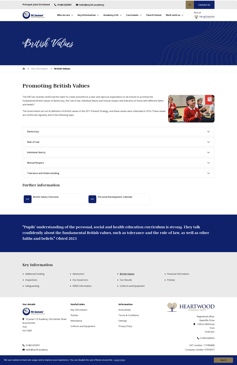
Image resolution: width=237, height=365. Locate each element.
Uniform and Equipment (132, 285)
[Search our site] (190, 5)
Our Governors (80, 279)
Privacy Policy (125, 326)
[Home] (25, 69)
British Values (127, 273)
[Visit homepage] (34, 15)
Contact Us (204, 4)
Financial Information (178, 273)
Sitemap (123, 320)
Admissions (78, 273)
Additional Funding (34, 273)
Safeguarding (32, 285)
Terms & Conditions (129, 315)
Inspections (31, 279)
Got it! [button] (223, 360)
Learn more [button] (119, 360)
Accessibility (125, 309)
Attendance (76, 320)
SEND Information (82, 285)
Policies (171, 279)
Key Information (37, 264)
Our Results (126, 279)
